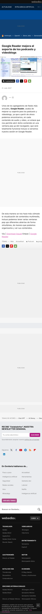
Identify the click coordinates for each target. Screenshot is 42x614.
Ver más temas (9, 500)
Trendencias (6, 572)
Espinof (24, 547)
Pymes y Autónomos (29, 575)
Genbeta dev (26, 481)
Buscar (39, 509)
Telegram (25, 449)
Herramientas (26, 477)
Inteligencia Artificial (29, 493)
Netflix (24, 489)
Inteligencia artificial (9, 477)
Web (12, 241)
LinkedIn (4, 454)
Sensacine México (28, 593)
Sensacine (25, 544)
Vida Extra (25, 533)
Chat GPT (21, 418)
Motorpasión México (29, 599)
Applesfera (6, 536)
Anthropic (7, 35)
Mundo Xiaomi (7, 542)
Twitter (21, 81)
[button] (11, 97)
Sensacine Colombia (29, 596)
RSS (30, 449)
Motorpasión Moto (28, 561)
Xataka (4, 530)
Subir (33, 518)
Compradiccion (7, 578)
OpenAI (17, 35)
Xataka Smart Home (9, 539)
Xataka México (7, 589)
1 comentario (9, 81)
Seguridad (6, 481)
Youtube (21, 449)
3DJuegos (25, 530)
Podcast (31, 241)
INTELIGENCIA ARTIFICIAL (24, 7)
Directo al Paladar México (11, 599)
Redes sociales (7, 485)
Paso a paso (6, 472)
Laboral (24, 485)
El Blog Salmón (27, 572)
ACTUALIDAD (7, 7)
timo (4, 489)
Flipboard (25, 81)
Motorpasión (26, 558)
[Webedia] (36, 1)
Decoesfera (6, 575)
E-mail (29, 81)
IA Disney (32, 418)
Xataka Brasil (6, 593)
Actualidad (20, 241)
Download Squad (14, 234)
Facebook (17, 81)
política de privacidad (32, 439)
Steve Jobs (27, 35)
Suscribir (35, 435)
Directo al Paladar (8, 558)
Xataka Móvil (6, 533)
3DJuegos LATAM (28, 589)
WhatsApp (6, 493)
